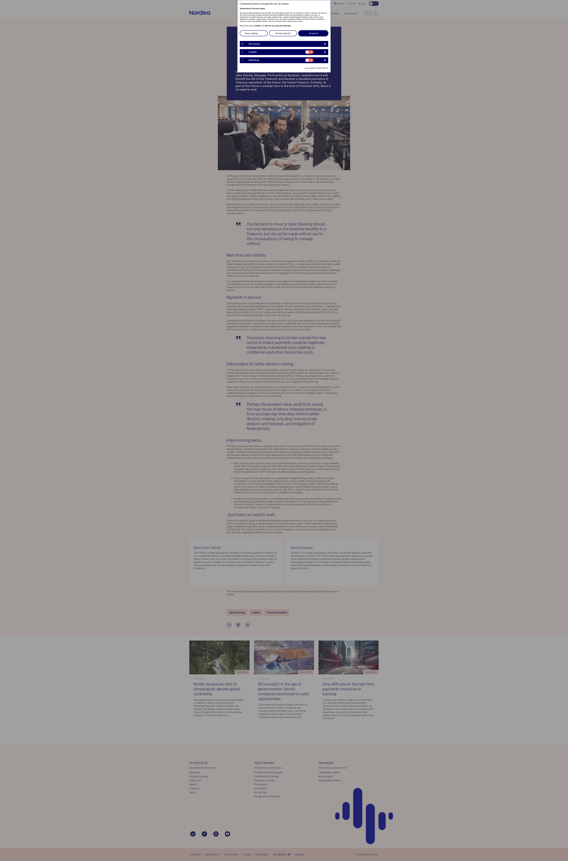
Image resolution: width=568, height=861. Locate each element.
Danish (243, 9)
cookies (257, 26)
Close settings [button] (251, 33)
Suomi (262, 9)
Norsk (248, 9)
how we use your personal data (278, 26)
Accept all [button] (313, 33)
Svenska (255, 9)
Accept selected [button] (283, 33)
